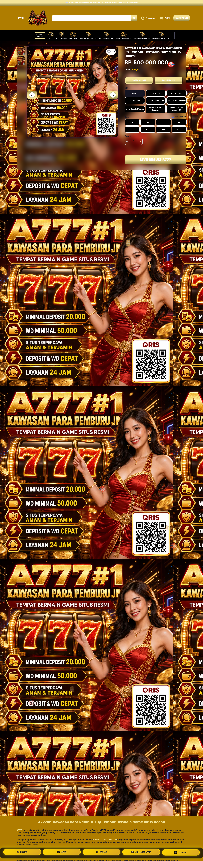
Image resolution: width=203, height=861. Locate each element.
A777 (19, 830)
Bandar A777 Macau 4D (105, 839)
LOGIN (64, 853)
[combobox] (91, 18)
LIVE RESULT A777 (155, 159)
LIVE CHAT (183, 852)
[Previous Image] (32, 95)
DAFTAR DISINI (139, 80)
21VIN (21, 18)
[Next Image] (113, 95)
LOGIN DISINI (168, 80)
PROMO (24, 853)
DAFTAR (103, 852)
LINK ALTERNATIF (143, 852)
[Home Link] (37, 18)
